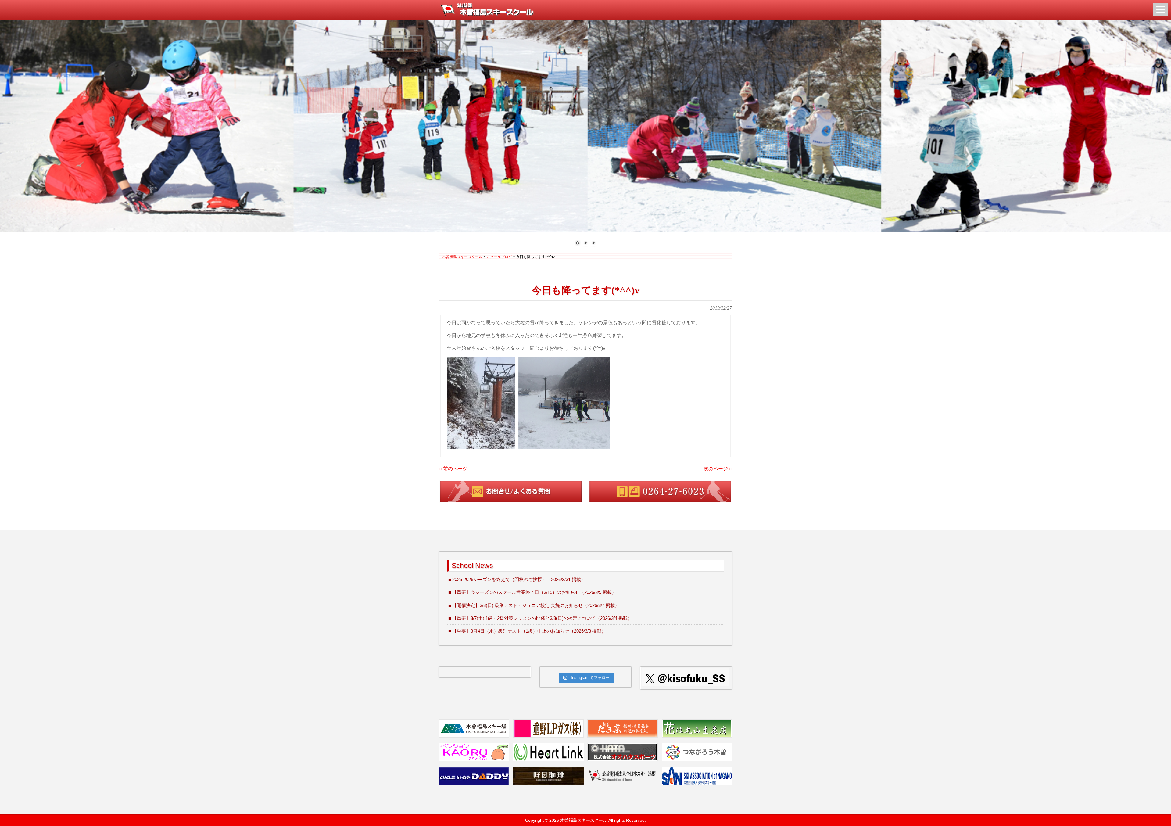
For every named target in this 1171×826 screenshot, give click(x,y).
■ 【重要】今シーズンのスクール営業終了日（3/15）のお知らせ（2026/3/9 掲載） (532, 592)
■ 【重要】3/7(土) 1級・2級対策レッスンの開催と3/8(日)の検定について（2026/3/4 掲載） (540, 618)
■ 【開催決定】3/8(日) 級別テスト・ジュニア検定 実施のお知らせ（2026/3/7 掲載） (533, 605)
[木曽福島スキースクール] (486, 14)
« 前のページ (453, 468)
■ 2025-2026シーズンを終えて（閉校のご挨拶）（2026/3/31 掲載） (517, 579)
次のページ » (718, 468)
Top (1156, 811)
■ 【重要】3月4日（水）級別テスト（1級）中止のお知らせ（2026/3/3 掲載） (527, 631)
